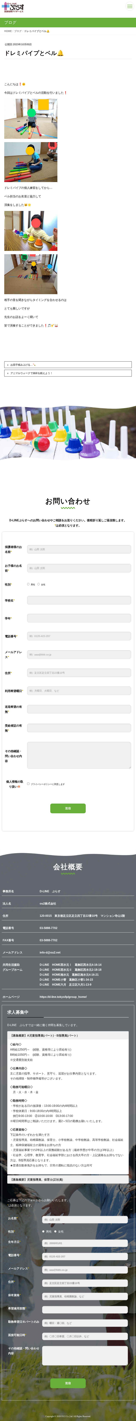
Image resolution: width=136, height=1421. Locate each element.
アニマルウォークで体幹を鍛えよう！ (31, 373)
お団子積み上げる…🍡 (23, 364)
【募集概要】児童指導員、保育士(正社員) (36, 1179)
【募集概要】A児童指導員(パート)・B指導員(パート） (44, 1035)
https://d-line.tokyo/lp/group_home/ (63, 996)
